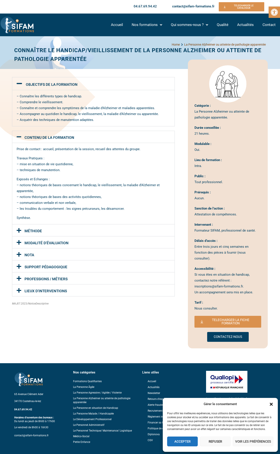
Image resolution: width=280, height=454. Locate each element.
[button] (271, 404)
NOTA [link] (29, 255)
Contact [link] (269, 25)
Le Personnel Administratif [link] (88, 424)
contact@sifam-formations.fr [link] (193, 6)
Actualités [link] (245, 25)
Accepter (182, 442)
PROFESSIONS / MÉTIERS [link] (46, 279)
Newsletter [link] (154, 393)
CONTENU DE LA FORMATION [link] (49, 137)
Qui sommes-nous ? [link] (187, 25)
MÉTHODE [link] (33, 231)
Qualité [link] (222, 25)
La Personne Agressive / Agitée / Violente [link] (97, 392)
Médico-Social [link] (81, 436)
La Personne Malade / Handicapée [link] (93, 413)
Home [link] (176, 44)
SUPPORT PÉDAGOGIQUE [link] (45, 267)
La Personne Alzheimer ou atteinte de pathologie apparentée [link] (225, 44)
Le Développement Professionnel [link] (92, 419)
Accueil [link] (117, 25)
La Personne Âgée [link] (83, 387)
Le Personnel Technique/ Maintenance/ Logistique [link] (102, 430)
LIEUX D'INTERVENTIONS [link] (45, 291)
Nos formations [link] (145, 25)
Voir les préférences (253, 442)
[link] (274, 12)
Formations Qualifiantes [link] (87, 381)
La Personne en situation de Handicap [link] (95, 407)
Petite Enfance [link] (81, 442)
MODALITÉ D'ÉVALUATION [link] (46, 243)
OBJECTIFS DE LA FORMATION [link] (51, 84)
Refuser (215, 442)
